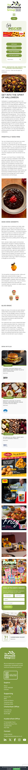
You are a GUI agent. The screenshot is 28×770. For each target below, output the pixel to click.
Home (3, 70)
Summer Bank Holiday (18, 637)
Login (14, 18)
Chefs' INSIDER (8, 687)
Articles (8, 70)
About (6, 685)
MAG (5, 698)
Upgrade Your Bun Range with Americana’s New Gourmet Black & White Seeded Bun (13, 370)
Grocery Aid (7, 697)
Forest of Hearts (8, 700)
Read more (5, 373)
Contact (6, 689)
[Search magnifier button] (20, 59)
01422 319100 (8, 734)
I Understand (16, 768)
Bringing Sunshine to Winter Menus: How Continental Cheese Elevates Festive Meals (13, 402)
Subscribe (8, 606)
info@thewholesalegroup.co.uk (13, 736)
